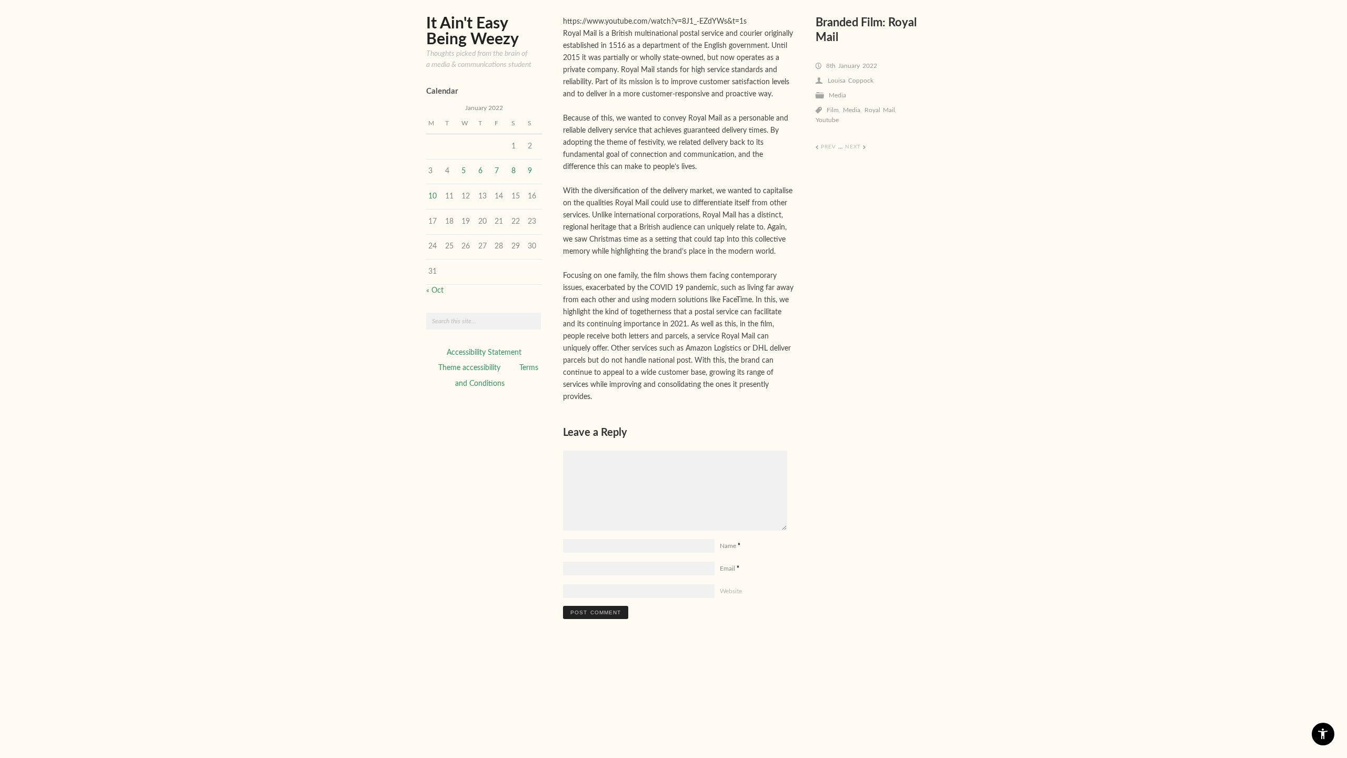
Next (855, 146)
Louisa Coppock (850, 80)
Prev (826, 146)
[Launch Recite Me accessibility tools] (1323, 734)
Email (729, 568)
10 (432, 196)
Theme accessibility (469, 368)
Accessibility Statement (484, 352)
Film (833, 110)
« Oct (435, 290)
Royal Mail (880, 110)
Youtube (827, 120)
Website (731, 591)
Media (837, 95)
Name (730, 546)
